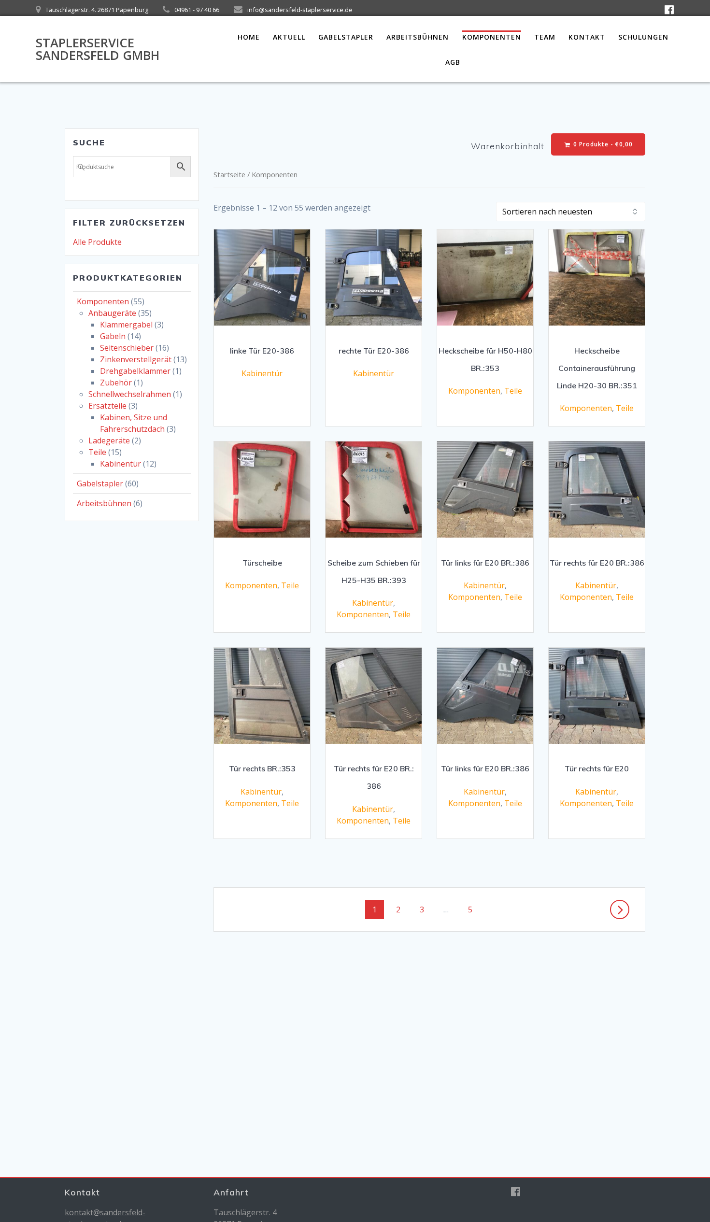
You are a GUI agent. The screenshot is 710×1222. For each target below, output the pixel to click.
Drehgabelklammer (135, 371)
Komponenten (491, 37)
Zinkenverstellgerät (135, 359)
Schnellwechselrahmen (129, 394)
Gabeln (113, 336)
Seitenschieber (127, 347)
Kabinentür (120, 463)
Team (544, 37)
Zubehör (116, 382)
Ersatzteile (107, 405)
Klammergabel (126, 324)
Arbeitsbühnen (417, 37)
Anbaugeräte (112, 313)
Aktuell (289, 37)
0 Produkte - (602, 144)
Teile (97, 452)
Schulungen (643, 37)
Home (249, 37)
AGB (452, 62)
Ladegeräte (109, 440)
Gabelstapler (345, 37)
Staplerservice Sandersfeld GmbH (97, 49)
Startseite (229, 174)
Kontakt (586, 37)
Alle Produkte (97, 242)
